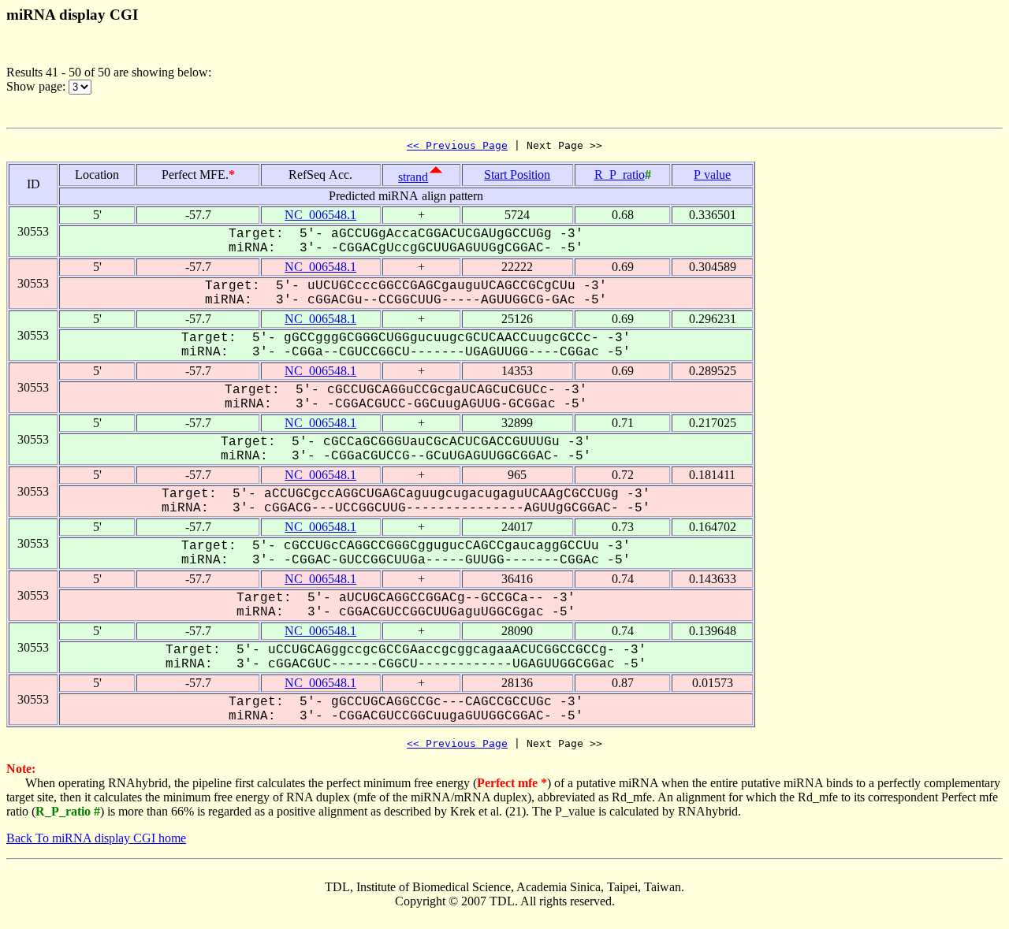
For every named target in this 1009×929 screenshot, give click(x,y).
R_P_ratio (619, 174)
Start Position (517, 174)
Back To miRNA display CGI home (96, 838)
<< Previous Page (457, 145)
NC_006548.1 (320, 214)
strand (413, 177)
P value (712, 174)
